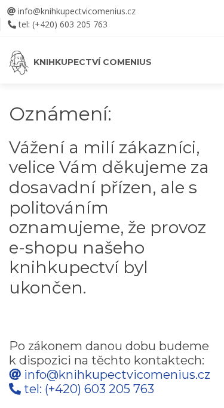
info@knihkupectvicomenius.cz (76, 11)
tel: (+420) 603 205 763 (63, 24)
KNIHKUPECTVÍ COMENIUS (90, 62)
